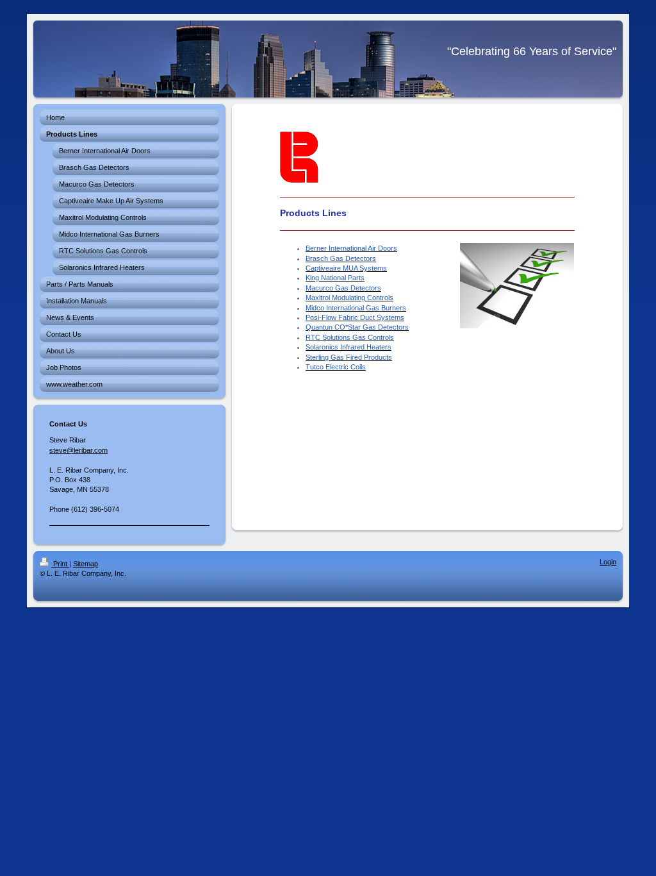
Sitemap (85, 564)
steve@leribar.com (78, 450)
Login (608, 562)
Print (60, 564)
